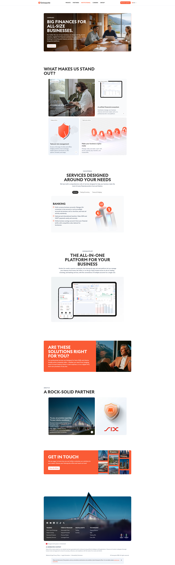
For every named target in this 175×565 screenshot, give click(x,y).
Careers (95, 2)
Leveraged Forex (65, 537)
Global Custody (50, 532)
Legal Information (65, 555)
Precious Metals (65, 535)
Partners (76, 2)
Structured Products (51, 535)
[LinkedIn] (54, 523)
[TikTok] (60, 523)
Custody (77, 532)
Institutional (85, 2)
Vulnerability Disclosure (77, 555)
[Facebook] (47, 523)
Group (102, 2)
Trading (77, 530)
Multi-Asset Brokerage (51, 530)
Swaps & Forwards (65, 532)
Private (68, 2)
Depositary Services (51, 537)
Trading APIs (93, 535)
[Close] (121, 560)
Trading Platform (94, 530)
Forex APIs (92, 537)
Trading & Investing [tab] (84, 192)
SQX (91, 532)
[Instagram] (57, 523)
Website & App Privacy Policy (53, 555)
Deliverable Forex (65, 530)
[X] (64, 523)
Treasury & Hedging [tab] (97, 192)
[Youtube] (50, 523)
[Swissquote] (44, 3)
